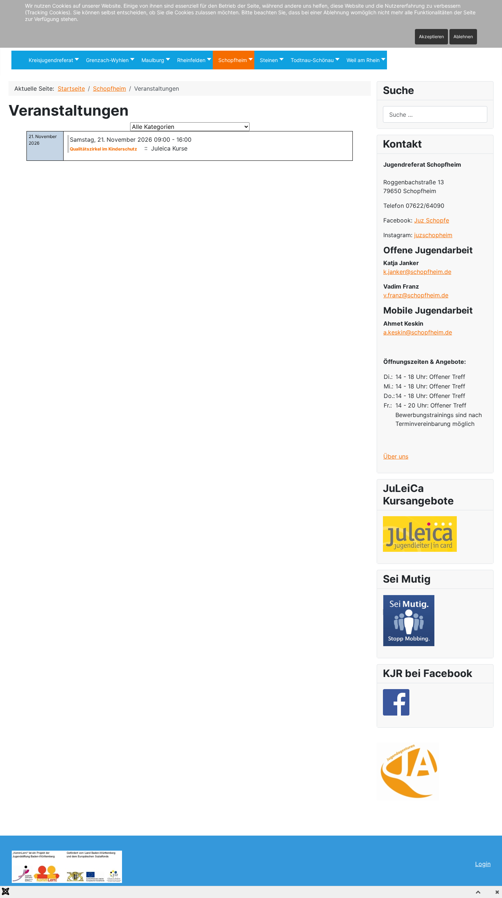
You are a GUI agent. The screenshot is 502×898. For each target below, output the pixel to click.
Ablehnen (463, 36)
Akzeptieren (431, 36)
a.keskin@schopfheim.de (417, 332)
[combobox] (435, 114)
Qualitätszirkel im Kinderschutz (103, 149)
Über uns (395, 456)
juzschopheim (433, 235)
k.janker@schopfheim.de (417, 271)
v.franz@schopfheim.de (415, 295)
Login (483, 864)
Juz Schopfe (431, 220)
